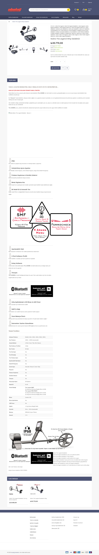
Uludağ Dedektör (15, 552)
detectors (79, 33)
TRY (83, 2)
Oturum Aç (76, 517)
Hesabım (76, 2)
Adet (52, 61)
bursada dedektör (64, 32)
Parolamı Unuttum (78, 523)
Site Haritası (33, 538)
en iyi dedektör (73, 32)
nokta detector (65, 30)
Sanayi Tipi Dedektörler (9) (58, 525)
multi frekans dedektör (83, 32)
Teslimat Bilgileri (34, 526)
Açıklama (12, 80)
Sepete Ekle (56, 68)
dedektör (62, 33)
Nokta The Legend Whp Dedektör (20, 21)
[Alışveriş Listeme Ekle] (63, 68)
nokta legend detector (65, 27)
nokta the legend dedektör (71, 26)
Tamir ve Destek (34, 520)
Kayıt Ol (75, 520)
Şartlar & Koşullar (34, 523)
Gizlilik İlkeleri (33, 532)
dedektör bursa (81, 30)
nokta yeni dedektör (73, 29)
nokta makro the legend (62, 35)
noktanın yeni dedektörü (62, 29)
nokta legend (81, 26)
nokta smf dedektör (84, 29)
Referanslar (33, 517)
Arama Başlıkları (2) (56, 523)
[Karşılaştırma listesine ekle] (67, 68)
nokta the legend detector (78, 27)
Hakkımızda (33, 529)
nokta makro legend (73, 35)
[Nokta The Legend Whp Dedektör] (13, 49)
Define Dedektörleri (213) (58, 517)
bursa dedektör (73, 30)
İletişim (31, 535)
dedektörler (68, 33)
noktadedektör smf (55, 30)
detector (74, 33)
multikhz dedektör (55, 33)
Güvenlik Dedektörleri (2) (58, 520)
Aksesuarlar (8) (55, 528)
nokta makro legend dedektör (63, 36)
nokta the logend (59, 26)
